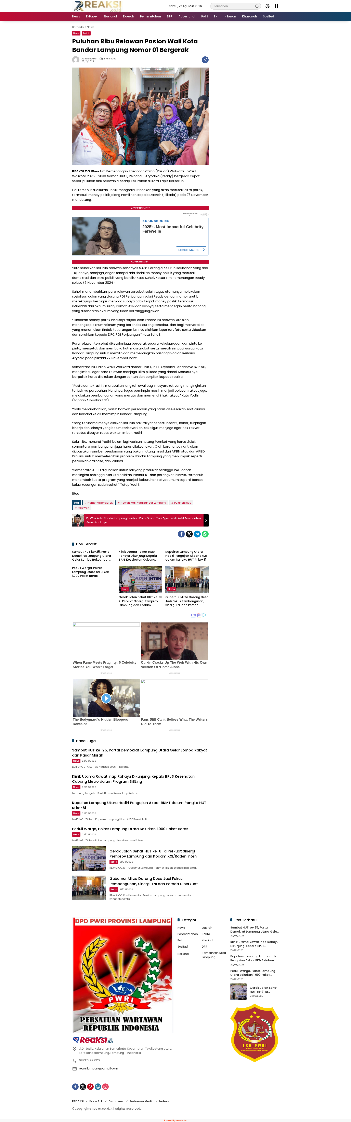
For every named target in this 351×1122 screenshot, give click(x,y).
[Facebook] (181, 534)
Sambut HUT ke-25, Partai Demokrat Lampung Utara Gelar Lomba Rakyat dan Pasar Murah (91, 556)
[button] (257, 6)
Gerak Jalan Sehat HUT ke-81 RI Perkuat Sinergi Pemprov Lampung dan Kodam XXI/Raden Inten (140, 601)
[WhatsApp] (205, 534)
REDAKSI (78, 1101)
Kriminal (207, 940)
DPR (204, 947)
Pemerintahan (188, 934)
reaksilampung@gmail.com (98, 1068)
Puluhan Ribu (182, 503)
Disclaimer (116, 1101)
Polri (180, 940)
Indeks (164, 1101)
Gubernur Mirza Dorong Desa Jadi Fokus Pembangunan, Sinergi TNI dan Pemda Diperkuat (186, 601)
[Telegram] (197, 534)
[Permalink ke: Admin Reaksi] (76, 59)
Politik (86, 33)
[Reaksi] (97, 6)
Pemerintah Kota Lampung (214, 955)
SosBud (183, 947)
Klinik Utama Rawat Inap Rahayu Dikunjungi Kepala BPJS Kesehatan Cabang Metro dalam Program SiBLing (138, 556)
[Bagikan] (205, 59)
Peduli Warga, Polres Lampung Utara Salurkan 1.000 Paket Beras (90, 572)
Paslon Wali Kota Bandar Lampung (143, 503)
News (76, 33)
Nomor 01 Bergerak (100, 503)
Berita (125, 589)
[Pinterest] (90, 1086)
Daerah (207, 928)
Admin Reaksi (89, 59)
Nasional (183, 954)
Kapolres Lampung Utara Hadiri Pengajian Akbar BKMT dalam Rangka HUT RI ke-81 (186, 556)
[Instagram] (105, 1086)
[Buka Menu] (276, 6)
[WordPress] (98, 1086)
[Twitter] (189, 534)
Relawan (83, 508)
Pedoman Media (142, 1101)
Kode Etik (96, 1101)
